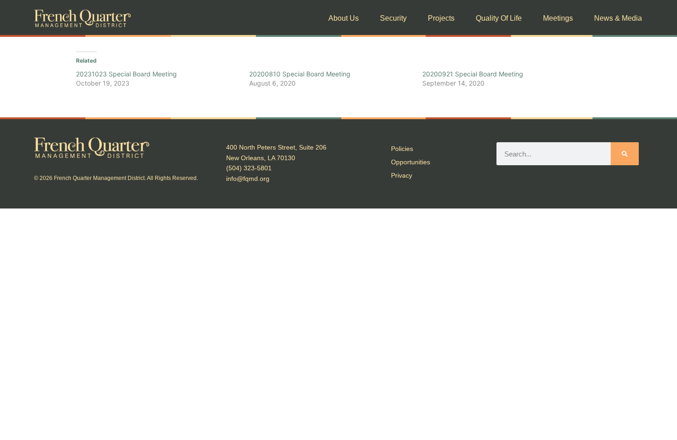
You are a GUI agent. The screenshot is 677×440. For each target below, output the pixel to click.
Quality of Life (499, 18)
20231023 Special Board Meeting (126, 74)
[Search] (624, 153)
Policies (402, 148)
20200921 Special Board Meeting (472, 74)
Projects (441, 18)
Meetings (558, 18)
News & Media (618, 18)
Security (393, 18)
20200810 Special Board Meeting (299, 74)
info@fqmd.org (247, 178)
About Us (343, 18)
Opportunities (410, 162)
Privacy (401, 175)
